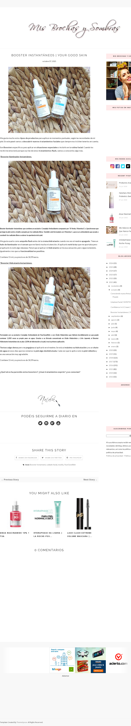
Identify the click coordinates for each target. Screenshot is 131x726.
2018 (111, 358)
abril (112, 335)
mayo (113, 331)
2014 (111, 373)
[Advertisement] (65, 696)
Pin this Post (76, 458)
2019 (111, 354)
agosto (114, 320)
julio (112, 324)
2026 (111, 263)
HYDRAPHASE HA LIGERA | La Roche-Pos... (48, 534)
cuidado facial (51, 465)
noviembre (115, 286)
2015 (111, 369)
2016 (111, 365)
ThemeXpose (22, 722)
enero (113, 346)
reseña (60, 465)
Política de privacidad (114, 456)
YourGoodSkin (70, 465)
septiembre (115, 316)
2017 (111, 361)
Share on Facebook (28, 458)
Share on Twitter (53, 458)
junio (113, 327)
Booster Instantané (38, 465)
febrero (114, 342)
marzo (113, 339)
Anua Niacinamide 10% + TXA (14, 534)
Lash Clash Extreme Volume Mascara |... (79, 534)
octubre (114, 290)
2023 (111, 275)
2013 (111, 377)
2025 (111, 267)
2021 (111, 282)
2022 (111, 278)
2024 (111, 271)
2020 (111, 350)
